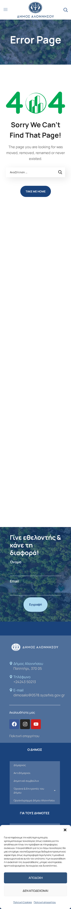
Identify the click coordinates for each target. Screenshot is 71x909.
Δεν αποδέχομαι (35, 891)
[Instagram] (25, 724)
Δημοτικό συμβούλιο (26, 781)
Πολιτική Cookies (22, 902)
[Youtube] (36, 724)
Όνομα (15, 562)
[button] (65, 830)
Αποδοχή (36, 878)
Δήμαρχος (20, 765)
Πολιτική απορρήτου (45, 902)
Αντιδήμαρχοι (22, 773)
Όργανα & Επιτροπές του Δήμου (29, 790)
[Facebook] (14, 724)
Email (14, 581)
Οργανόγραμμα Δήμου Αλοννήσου (34, 800)
